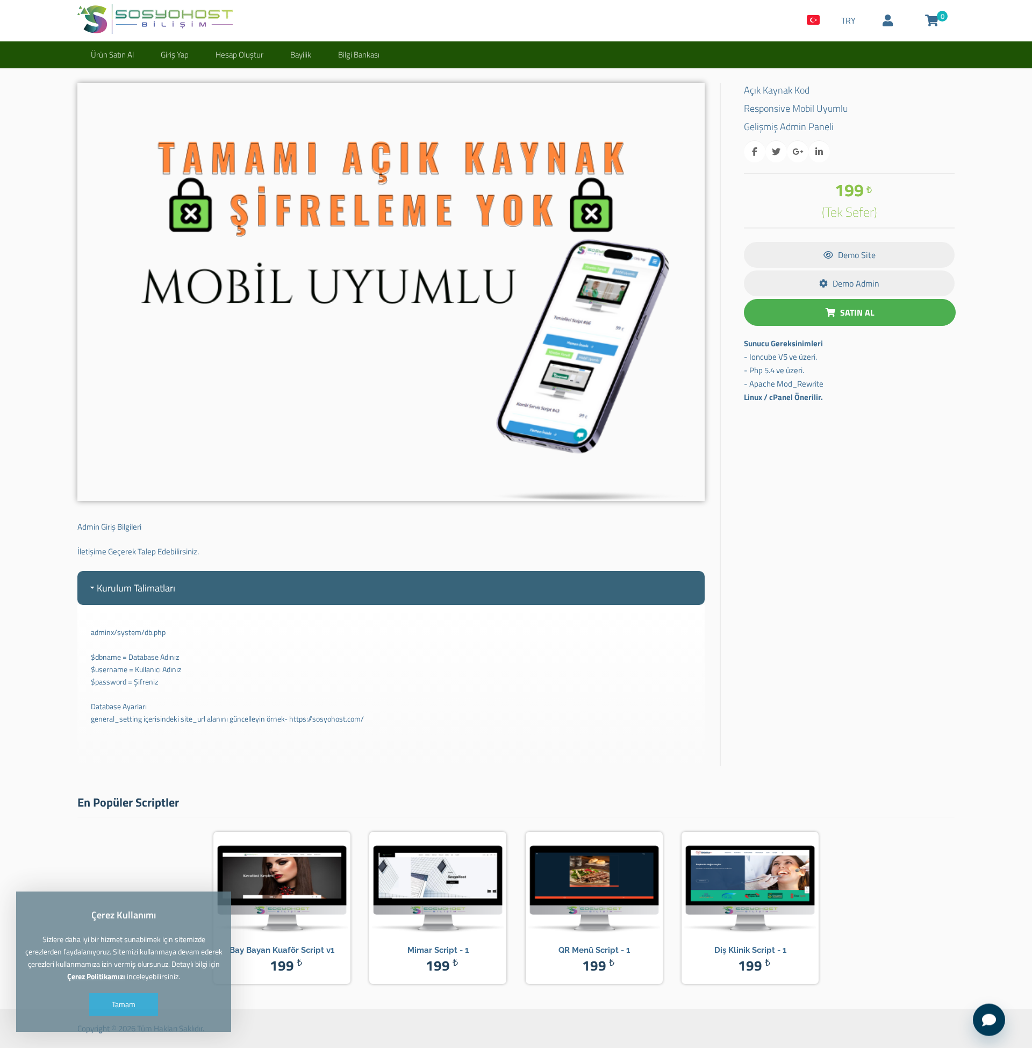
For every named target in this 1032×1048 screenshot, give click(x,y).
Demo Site (856, 254)
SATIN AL (856, 312)
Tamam (123, 1004)
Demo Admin (854, 283)
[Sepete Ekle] (297, 885)
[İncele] (266, 885)
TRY (848, 20)
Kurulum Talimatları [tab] (136, 588)
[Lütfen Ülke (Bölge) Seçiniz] (813, 20)
